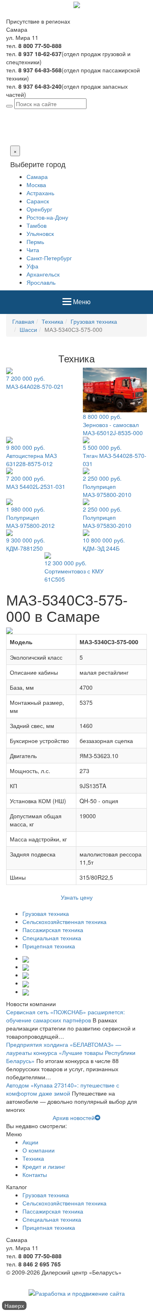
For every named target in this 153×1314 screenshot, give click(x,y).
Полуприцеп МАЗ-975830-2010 (107, 517)
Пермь (35, 242)
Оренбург (39, 209)
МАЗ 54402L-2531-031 (35, 482)
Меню (82, 305)
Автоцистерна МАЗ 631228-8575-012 (31, 455)
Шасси (28, 329)
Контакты (34, 1174)
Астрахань (40, 193)
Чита (33, 250)
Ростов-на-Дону (47, 217)
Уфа (32, 266)
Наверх (14, 1305)
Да (9, 137)
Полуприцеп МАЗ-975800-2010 (107, 486)
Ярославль (41, 282)
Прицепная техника (48, 946)
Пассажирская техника (52, 930)
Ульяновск (40, 233)
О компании (38, 1150)
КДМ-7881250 (25, 544)
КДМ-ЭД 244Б (104, 544)
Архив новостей (74, 1118)
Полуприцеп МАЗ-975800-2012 (30, 517)
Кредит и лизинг (43, 1166)
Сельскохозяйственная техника (64, 921)
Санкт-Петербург (49, 258)
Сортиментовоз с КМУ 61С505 (74, 571)
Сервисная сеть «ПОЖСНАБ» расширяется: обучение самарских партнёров (65, 1016)
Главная (23, 321)
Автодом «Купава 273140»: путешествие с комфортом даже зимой (62, 1089)
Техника (52, 321)
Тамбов (37, 225)
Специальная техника (51, 938)
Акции (30, 1142)
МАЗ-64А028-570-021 (35, 382)
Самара (63, 113)
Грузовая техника (94, 321)
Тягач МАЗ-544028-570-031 (114, 455)
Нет (19, 137)
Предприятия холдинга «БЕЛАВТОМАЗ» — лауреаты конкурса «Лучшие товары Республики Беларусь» (70, 1052)
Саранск (38, 201)
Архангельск (43, 274)
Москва (36, 185)
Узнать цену (77, 897)
